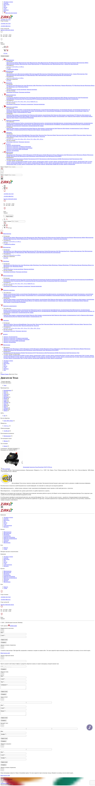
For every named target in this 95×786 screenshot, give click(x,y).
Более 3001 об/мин (8, 420)
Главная (3, 374)
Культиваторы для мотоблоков (85, 294)
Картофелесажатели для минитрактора (83, 123)
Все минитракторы (73, 64)
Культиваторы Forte (23, 97)
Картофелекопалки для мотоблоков (40, 109)
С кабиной (9, 69)
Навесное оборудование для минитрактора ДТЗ (40, 129)
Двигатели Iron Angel (61, 135)
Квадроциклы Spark (67, 158)
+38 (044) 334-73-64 (5, 19)
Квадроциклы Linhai (45, 158)
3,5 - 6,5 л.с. (15, 101)
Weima (5, 405)
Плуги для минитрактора (47, 124)
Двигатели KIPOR (72, 135)
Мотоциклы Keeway (52, 154)
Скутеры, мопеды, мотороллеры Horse (58, 161)
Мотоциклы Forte (11, 154)
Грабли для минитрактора (26, 123)
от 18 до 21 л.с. (15, 78)
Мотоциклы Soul (15, 156)
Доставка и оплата (8, 1)
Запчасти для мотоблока (13, 150)
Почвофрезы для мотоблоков (62, 111)
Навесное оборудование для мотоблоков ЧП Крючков (20, 117)
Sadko (5, 401)
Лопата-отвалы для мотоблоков (21, 111)
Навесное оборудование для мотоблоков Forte (18, 115)
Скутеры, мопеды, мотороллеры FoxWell (17, 161)
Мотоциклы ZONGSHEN (54, 156)
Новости (6, 547)
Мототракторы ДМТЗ (32, 75)
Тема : (3, 682)
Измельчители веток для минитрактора (43, 123)
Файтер (5, 410)
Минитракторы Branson (70, 62)
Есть (8, 80)
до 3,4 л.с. (9, 101)
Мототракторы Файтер (23, 74)
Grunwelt (6, 394)
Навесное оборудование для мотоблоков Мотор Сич (30, 116)
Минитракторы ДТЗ (36, 64)
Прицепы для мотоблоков (76, 111)
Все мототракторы (66, 75)
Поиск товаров (4, 166)
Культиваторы (7, 536)
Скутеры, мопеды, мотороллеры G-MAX (37, 161)
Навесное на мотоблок (9, 290)
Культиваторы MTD (30, 99)
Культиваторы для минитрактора (15, 124)
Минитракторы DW (46, 62)
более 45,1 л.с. (34, 101)
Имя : (2, 632)
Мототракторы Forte (12, 75)
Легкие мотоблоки (11, 89)
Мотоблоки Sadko (31, 85)
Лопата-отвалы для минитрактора (32, 124)
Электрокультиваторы (39, 104)
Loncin (5, 399)
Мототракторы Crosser (44, 75)
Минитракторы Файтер (12, 62)
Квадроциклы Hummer (22, 158)
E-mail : (3, 635)
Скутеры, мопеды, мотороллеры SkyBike (32, 163)
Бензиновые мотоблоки (12, 92)
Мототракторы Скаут (12, 74)
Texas (5, 385)
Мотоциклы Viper (43, 156)
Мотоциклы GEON (31, 154)
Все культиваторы (73, 99)
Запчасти (5, 334)
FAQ (5, 5)
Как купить (6, 4)
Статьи (5, 549)
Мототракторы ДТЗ (22, 75)
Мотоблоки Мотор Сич (88, 265)
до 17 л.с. (9, 78)
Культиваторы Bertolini (12, 97)
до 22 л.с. (9, 66)
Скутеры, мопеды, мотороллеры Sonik (53, 163)
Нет (10, 80)
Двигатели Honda (51, 135)
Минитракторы (7, 233)
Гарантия (6, 3)
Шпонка (6, 441)
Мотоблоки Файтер (23, 86)
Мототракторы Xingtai (45, 74)
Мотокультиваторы (8, 275)
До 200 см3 (6, 430)
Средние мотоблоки (21, 89)
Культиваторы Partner (52, 99)
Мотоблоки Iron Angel (20, 85)
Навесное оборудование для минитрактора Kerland (19, 128)
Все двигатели (41, 136)
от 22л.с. (21, 78)
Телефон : (3, 734)
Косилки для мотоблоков (74, 109)
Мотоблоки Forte (11, 85)
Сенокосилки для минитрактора (29, 125)
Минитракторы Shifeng (82, 62)
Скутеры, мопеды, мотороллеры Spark (84, 356)
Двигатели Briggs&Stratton (23, 135)
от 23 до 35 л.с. (15, 66)
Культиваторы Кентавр (41, 99)
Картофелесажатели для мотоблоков (58, 109)
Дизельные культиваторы (26, 104)
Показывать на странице (7, 450)
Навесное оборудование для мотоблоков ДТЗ (65, 115)
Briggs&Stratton (7, 390)
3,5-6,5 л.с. (6, 425)
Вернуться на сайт (5, 653)
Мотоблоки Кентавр (79, 85)
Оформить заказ (5, 783)
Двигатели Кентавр (32, 136)
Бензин (5, 446)
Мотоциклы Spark (24, 156)
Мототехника (6, 345)
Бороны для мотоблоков (13, 109)
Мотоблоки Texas (40, 85)
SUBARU (6, 402)
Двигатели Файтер (11, 135)
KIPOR (5, 398)
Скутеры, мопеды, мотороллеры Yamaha (46, 164)
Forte (5, 393)
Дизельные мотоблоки (24, 92)
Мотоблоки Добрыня (60, 85)
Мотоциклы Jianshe (41, 154)
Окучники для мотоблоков (35, 111)
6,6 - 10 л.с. (21, 101)
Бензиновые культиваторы (13, 104)
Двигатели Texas (87, 324)
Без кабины (15, 69)
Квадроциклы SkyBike (56, 158)
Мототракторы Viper (82, 74)
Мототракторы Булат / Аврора (69, 74)
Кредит (5, 7)
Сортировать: (4, 448)
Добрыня (6, 408)
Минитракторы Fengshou (13, 64)
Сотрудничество (8, 525)
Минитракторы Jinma (35, 62)
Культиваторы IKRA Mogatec (60, 97)
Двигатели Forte (43, 135)
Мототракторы (7, 247)
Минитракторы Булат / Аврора (60, 64)
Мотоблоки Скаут (13, 86)
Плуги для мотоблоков (48, 111)
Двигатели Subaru (81, 135)
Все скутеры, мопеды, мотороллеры (66, 164)
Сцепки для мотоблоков (19, 112)
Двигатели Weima (14, 136)
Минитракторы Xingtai (25, 64)
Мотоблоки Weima (50, 85)
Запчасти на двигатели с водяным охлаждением (19, 146)
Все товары (28, 112)
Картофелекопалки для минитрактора (63, 123)
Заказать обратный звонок (7, 30)
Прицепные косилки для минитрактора (80, 124)
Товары (7, 374)
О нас (5, 8)
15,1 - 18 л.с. (34, 139)
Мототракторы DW (34, 74)
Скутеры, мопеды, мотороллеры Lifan (77, 161)
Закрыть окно (4, 639)
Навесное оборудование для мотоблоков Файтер (80, 116)
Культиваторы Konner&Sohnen (85, 279)
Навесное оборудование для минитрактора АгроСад (70, 128)
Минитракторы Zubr (47, 64)
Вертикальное (7, 436)
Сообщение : (4, 684)
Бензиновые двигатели (12, 141)
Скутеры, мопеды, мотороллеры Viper (26, 164)
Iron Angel (6, 397)
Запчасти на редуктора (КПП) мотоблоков (17, 149)
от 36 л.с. (21, 66)
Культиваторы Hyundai (47, 97)
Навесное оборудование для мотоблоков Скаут (56, 116)
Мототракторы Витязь (56, 75)
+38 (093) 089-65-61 (5, 26)
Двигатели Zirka (23, 136)
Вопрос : (3, 711)
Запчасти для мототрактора (13, 145)
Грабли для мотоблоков (25, 109)
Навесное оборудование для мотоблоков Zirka (41, 115)
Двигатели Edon (34, 135)
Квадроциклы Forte (11, 158)
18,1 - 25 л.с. (40, 139)
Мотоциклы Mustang (81, 154)
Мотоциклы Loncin (71, 154)
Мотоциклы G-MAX (21, 154)
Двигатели (6, 320)
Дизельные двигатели (24, 141)
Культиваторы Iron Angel (74, 97)
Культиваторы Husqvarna (34, 97)
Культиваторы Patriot (63, 99)
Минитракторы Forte (24, 62)
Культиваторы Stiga (20, 99)
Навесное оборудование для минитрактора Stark (45, 128)
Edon (5, 391)
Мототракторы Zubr (56, 74)
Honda (5, 395)
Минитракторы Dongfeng (57, 62)
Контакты (6, 10)
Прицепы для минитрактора (14, 125)
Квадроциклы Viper (77, 158)
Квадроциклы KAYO (33, 158)
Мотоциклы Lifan (61, 154)
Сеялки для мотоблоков (80, 295)
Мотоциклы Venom (34, 156)
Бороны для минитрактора (13, 123)
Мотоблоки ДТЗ (70, 85)
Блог (5, 11)
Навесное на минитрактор (10, 306)
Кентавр (6, 409)
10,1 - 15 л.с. (27, 101)
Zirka (5, 406)
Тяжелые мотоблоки (32, 89)
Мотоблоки (6, 261)
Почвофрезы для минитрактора (62, 124)
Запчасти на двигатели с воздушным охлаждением (19, 148)
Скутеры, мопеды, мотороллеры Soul (72, 163)
